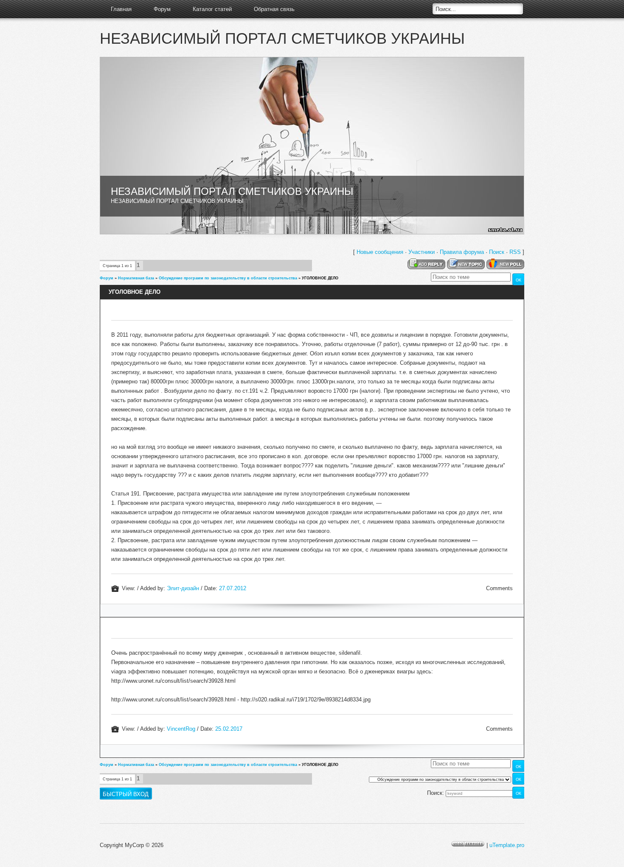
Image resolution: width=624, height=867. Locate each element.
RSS (515, 252)
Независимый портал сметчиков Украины (282, 38)
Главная (121, 9)
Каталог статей (212, 9)
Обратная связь (274, 9)
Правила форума (462, 252)
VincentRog (181, 729)
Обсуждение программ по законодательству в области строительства (228, 278)
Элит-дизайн (183, 588)
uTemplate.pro (506, 845)
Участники (421, 252)
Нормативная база (136, 278)
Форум (162, 9)
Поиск (496, 252)
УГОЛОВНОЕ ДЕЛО (320, 278)
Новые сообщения (380, 252)
